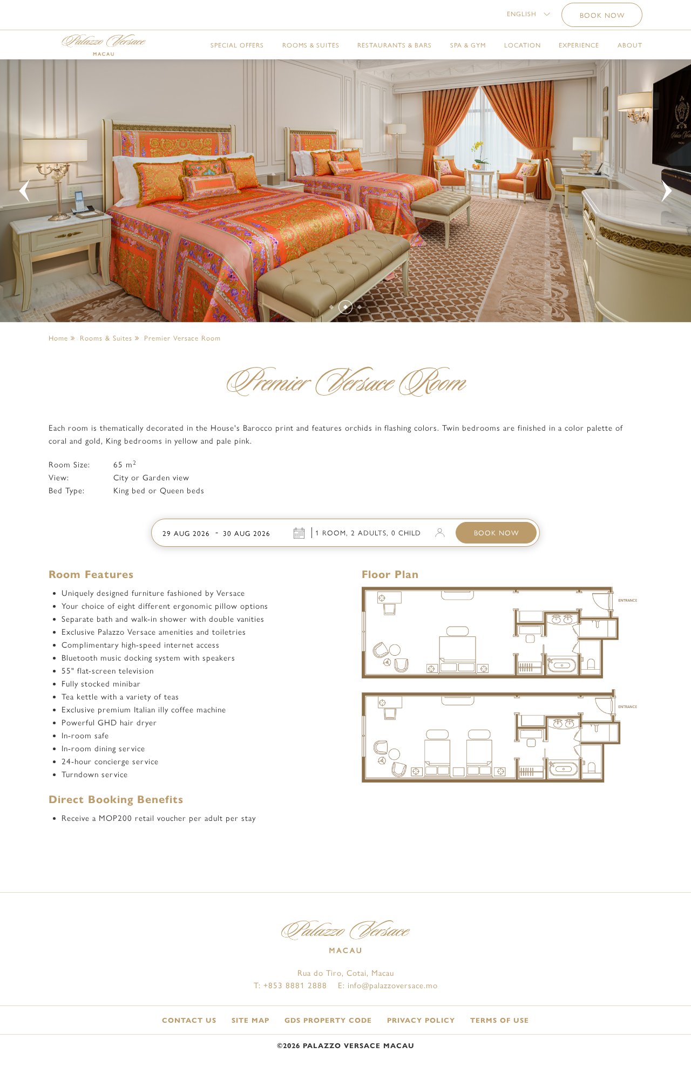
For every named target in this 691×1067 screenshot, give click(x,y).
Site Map (250, 1020)
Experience (579, 45)
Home (58, 338)
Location (522, 45)
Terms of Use (499, 1020)
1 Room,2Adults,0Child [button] (368, 533)
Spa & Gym (468, 45)
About (630, 45)
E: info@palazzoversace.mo (388, 985)
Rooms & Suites (311, 45)
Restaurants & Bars (394, 45)
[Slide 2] (345, 306)
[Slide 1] (332, 307)
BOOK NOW (496, 533)
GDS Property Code (328, 1020)
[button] (528, 14)
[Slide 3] (360, 307)
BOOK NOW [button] (602, 15)
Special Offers (237, 45)
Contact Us (189, 1020)
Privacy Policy (421, 1020)
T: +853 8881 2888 (290, 985)
